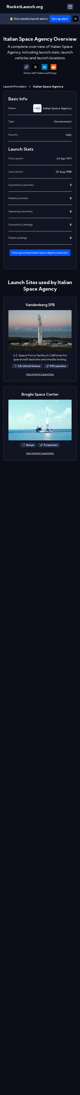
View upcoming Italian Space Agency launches (40, 252)
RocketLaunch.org (25, 6)
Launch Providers (14, 86)
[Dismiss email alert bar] (75, 19)
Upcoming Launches (40, 374)
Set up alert (60, 19)
